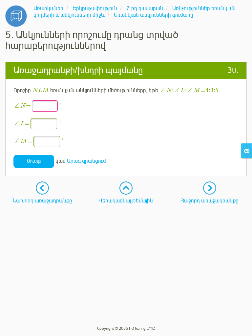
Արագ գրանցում (86, 161)
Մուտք (34, 161)
